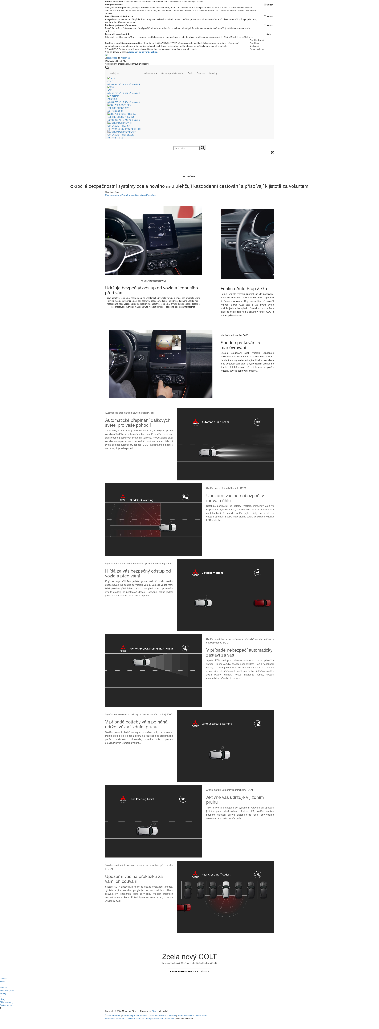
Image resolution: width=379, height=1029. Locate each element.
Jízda (118, 195)
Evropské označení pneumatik (160, 1018)
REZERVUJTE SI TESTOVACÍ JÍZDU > (189, 971)
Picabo (155, 1011)
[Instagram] (237, 1011)
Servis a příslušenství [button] (171, 73)
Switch (269, 4)
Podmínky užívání (186, 1015)
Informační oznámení (115, 1018)
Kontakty (213, 73)
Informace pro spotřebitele (135, 1015)
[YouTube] (236, 1011)
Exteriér (125, 195)
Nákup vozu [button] (149, 73)
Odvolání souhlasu (135, 1018)
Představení (110, 195)
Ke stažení (151, 195)
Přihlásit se (125, 57)
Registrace (112, 57)
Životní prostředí (113, 1015)
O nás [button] (200, 73)
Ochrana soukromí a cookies (162, 1015)
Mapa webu (201, 1015)
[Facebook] (235, 1011)
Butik (190, 73)
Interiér (132, 195)
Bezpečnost (140, 195)
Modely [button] (113, 73)
